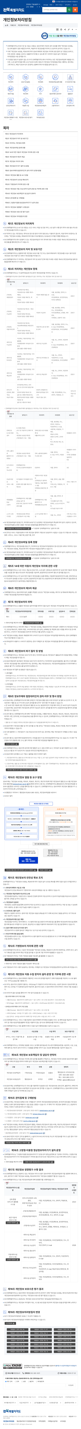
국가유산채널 (42, 1397)
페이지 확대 (72, 29)
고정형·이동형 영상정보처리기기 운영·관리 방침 (37, 1162)
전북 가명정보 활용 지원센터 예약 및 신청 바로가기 (20, 959)
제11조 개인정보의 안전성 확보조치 (17, 180)
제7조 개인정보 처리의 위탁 (14, 161)
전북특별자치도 (13, 9)
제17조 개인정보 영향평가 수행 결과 (17, 207)
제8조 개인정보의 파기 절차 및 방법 (17, 166)
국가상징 (45, 5)
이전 (37, 7)
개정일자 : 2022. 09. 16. (41, 1348)
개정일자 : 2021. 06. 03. (64, 1344)
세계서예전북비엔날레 (56, 1397)
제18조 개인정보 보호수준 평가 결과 (17, 212)
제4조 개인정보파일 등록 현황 (15, 148)
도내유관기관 (53, 1403)
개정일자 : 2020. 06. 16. (41, 1344)
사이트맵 (63, 1421)
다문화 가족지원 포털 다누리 (27, 1397)
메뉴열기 (75, 9)
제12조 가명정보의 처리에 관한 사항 (17, 184)
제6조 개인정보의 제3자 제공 (15, 157)
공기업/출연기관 (39, 1403)
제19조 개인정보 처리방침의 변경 (16, 216)
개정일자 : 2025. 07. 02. (64, 1351)
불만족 (32, 1381)
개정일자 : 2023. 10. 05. (64, 1348)
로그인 (75, 5)
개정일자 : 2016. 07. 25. (64, 1337)
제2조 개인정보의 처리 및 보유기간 (16, 139)
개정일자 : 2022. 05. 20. (17, 1348)
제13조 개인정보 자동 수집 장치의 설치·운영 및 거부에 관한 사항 (26, 189)
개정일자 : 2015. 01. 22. (18, 1337)
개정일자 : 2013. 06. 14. (64, 1329)
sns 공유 (64, 29)
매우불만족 (41, 1381)
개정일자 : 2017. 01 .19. (17, 1340)
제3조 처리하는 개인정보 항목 (15, 143)
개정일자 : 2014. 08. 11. (41, 1333)
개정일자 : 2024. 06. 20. (17, 1351)
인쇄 (61, 29)
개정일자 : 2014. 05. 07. (17, 1333)
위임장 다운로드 (10, 744)
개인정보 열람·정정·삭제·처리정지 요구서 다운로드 (19, 870)
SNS (50, 5)
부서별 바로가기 (9, 1403)
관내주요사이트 (69, 1403)
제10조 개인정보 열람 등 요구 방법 (16, 175)
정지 (39, 7)
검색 (69, 9)
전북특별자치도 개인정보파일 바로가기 (16, 528)
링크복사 (68, 29)
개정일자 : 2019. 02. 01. (64, 1340)
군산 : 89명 (29, 7)
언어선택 (67, 5)
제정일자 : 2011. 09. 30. (18, 1329)
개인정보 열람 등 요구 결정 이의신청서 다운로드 (20, 770)
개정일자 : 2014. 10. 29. (64, 1333)
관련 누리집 (59, 5)
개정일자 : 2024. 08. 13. (41, 1351)
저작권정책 (42, 1421)
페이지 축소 (76, 29)
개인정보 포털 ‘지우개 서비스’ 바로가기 (16, 1142)
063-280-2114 (41, 1416)
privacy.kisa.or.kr (38, 1114)
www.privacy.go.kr (19, 784)
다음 (42, 7)
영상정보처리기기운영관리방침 (26, 1421)
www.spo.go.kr (31, 1118)
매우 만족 (9, 1381)
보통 (24, 1381)
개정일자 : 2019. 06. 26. (17, 1344)
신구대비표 (9, 1323)
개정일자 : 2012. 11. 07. (41, 1329)
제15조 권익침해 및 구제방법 (14, 198)
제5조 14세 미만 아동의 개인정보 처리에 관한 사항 (22, 152)
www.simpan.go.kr (36, 1133)
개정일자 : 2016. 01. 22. (41, 1337)
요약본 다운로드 (11, 1222)
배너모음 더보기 (16, 1397)
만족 (17, 1381)
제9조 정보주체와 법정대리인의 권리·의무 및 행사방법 (23, 171)
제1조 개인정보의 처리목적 (14, 134)
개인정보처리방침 (23, 25)
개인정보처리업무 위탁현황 (32, 623)
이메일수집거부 (53, 1421)
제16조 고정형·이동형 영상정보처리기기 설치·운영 (22, 203)
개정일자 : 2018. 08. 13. (41, 1340)
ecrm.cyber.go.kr (29, 1121)
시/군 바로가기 (24, 1403)
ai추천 (57, 29)
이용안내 (13, 25)
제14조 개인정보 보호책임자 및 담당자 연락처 (20, 194)
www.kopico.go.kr (46, 1111)
